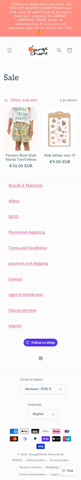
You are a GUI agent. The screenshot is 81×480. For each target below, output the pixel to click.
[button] (9, 50)
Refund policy (36, 460)
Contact (15, 279)
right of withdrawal (26, 295)
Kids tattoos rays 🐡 (60, 155)
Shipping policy (56, 467)
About (14, 201)
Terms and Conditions (28, 248)
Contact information (32, 474)
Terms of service (30, 467)
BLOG (14, 217)
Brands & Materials (26, 185)
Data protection (23, 310)
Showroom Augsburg (27, 232)
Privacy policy (59, 460)
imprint (15, 326)
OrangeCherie (38, 454)
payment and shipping (28, 263)
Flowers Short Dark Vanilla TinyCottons (21, 157)
